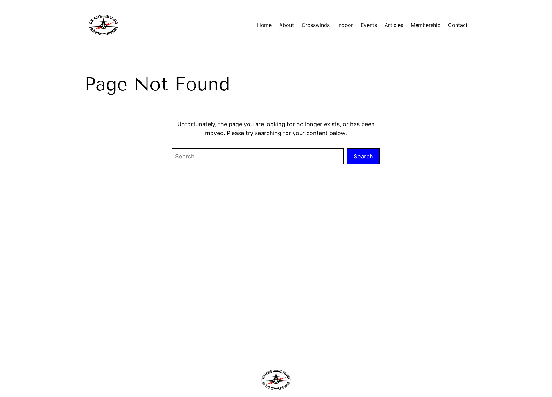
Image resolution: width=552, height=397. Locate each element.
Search (363, 156)
